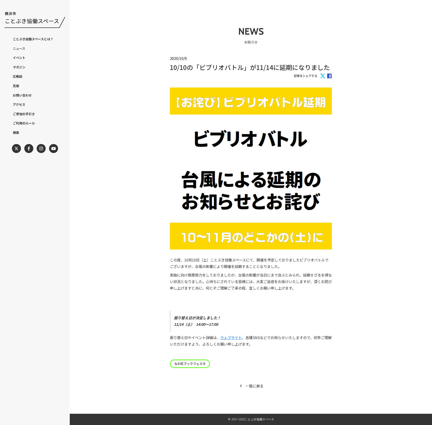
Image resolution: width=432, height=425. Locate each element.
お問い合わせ (22, 95)
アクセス (19, 104)
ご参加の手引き (24, 114)
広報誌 (17, 76)
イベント (19, 58)
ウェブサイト (231, 337)
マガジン (19, 67)
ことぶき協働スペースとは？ (33, 39)
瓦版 (16, 86)
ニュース (19, 48)
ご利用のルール (24, 123)
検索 (16, 132)
